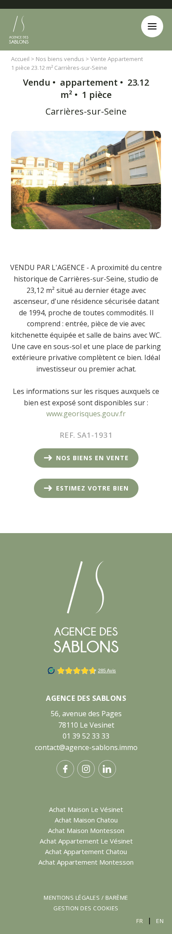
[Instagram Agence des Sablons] (86, 769)
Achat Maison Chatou (86, 819)
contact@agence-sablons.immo (86, 747)
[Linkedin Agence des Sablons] (107, 769)
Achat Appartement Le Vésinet (86, 841)
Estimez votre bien (92, 488)
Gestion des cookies (86, 908)
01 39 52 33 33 (86, 736)
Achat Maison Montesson (86, 830)
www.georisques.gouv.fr (86, 413)
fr (139, 921)
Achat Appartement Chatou (86, 851)
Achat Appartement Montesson (86, 862)
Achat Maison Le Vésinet (86, 809)
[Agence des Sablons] (19, 51)
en (160, 921)
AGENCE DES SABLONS (86, 698)
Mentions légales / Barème (86, 898)
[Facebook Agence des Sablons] (65, 769)
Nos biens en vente (92, 458)
